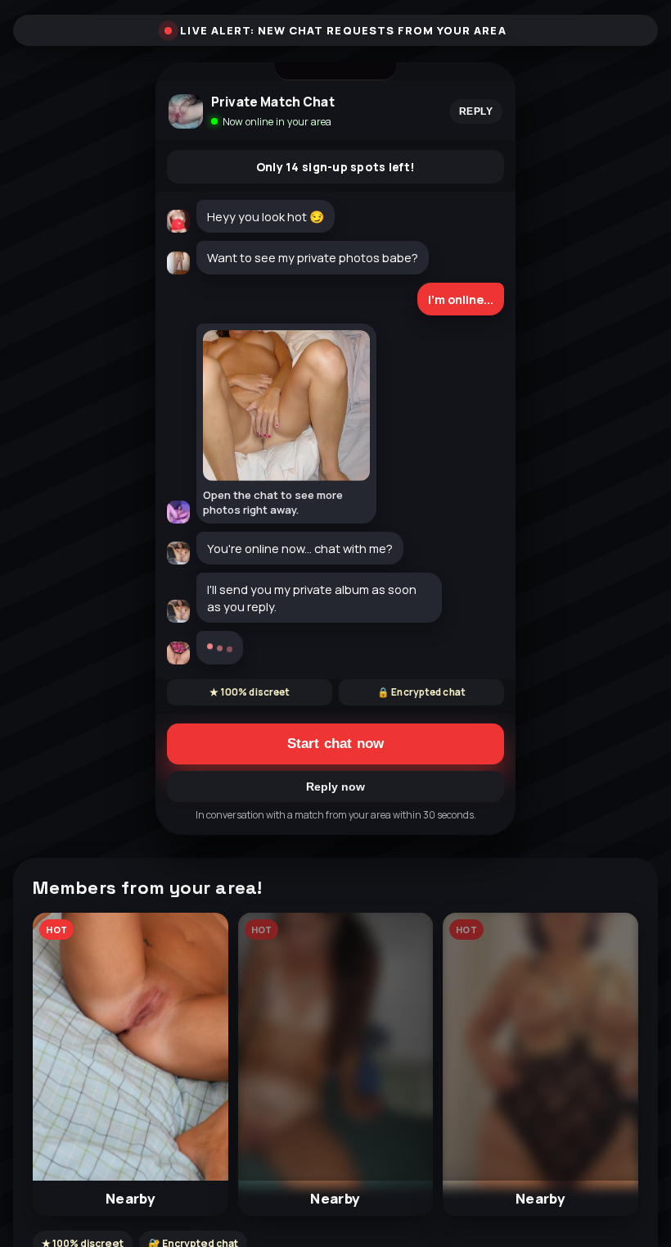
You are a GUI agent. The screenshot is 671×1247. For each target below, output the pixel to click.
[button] (130, 1064)
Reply (476, 111)
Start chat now (335, 743)
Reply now (335, 786)
